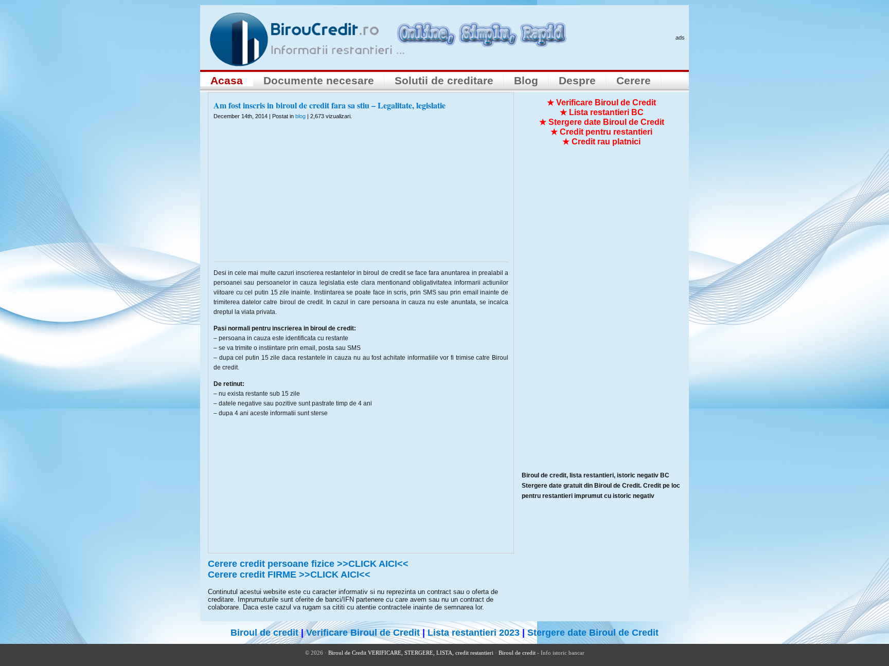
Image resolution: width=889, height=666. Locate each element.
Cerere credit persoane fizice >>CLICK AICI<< (308, 564)
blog (300, 116)
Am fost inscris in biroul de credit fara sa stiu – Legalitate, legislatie (330, 105)
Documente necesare (318, 80)
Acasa (226, 80)
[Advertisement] (361, 197)
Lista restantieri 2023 (474, 632)
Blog (526, 80)
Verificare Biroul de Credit (363, 632)
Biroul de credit (264, 632)
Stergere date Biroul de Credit (593, 632)
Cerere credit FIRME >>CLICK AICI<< (289, 574)
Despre (577, 80)
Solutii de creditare (444, 80)
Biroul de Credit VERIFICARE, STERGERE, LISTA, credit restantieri (410, 653)
